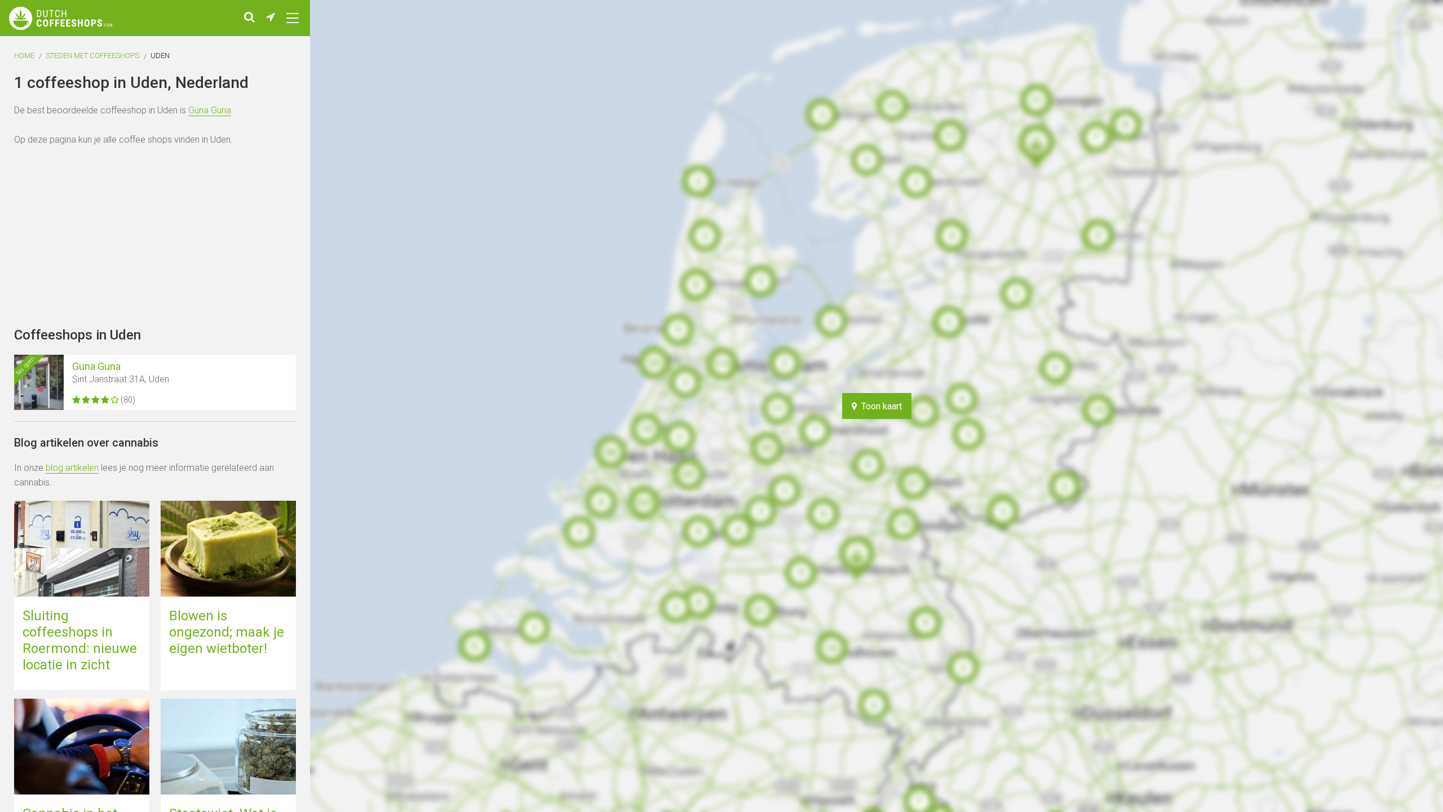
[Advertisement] (1403, 406)
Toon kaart (879, 406)
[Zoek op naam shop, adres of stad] (249, 18)
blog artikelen (72, 467)
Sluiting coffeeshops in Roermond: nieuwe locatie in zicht (80, 640)
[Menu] (292, 18)
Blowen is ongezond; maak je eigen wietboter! (226, 632)
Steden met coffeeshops (92, 55)
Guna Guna (209, 110)
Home (24, 55)
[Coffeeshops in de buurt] (270, 18)
